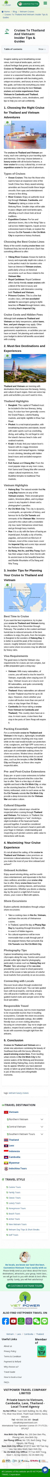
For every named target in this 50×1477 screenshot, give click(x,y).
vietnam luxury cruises (19, 1093)
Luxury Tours (14, 1203)
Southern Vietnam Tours (22, 1134)
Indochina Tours (17, 1168)
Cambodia (14, 1157)
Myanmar (14, 1162)
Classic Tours (14, 1197)
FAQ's (6, 1382)
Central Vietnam (17, 1126)
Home (7, 11)
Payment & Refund (12, 1361)
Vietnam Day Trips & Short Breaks (23, 1229)
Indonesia (14, 1151)
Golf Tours (13, 1235)
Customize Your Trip (30, 4)
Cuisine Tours (14, 1187)
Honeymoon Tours (17, 1208)
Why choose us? (11, 1366)
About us (8, 1346)
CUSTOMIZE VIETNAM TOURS (26, 1285)
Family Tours (14, 1192)
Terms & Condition (12, 1356)
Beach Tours (14, 1213)
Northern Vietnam (18, 1119)
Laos (11, 1145)
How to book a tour (13, 1377)
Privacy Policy (10, 1351)
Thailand (13, 1139)
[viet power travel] (6, 3)
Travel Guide (9, 1372)
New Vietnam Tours (17, 1224)
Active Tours (14, 1219)
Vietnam (13, 1112)
